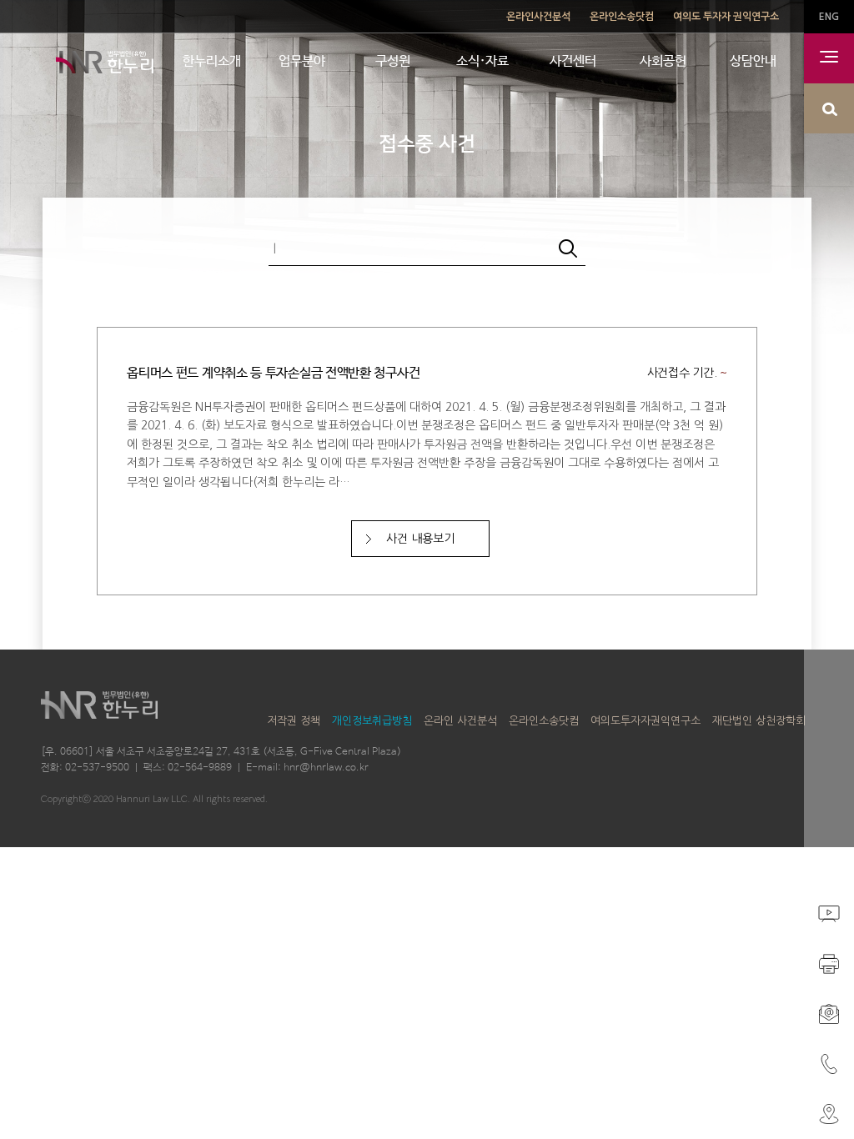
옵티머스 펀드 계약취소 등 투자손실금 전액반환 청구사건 (273, 373)
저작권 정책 (293, 720)
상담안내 (753, 61)
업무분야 (302, 61)
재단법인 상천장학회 (759, 720)
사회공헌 (663, 61)
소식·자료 (482, 61)
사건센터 (573, 61)
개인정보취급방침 (372, 720)
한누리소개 (212, 61)
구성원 (392, 61)
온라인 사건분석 (460, 720)
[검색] (567, 250)
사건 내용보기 (420, 538)
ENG (829, 17)
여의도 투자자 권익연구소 (726, 17)
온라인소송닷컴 (622, 17)
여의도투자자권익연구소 (645, 720)
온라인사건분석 (538, 17)
